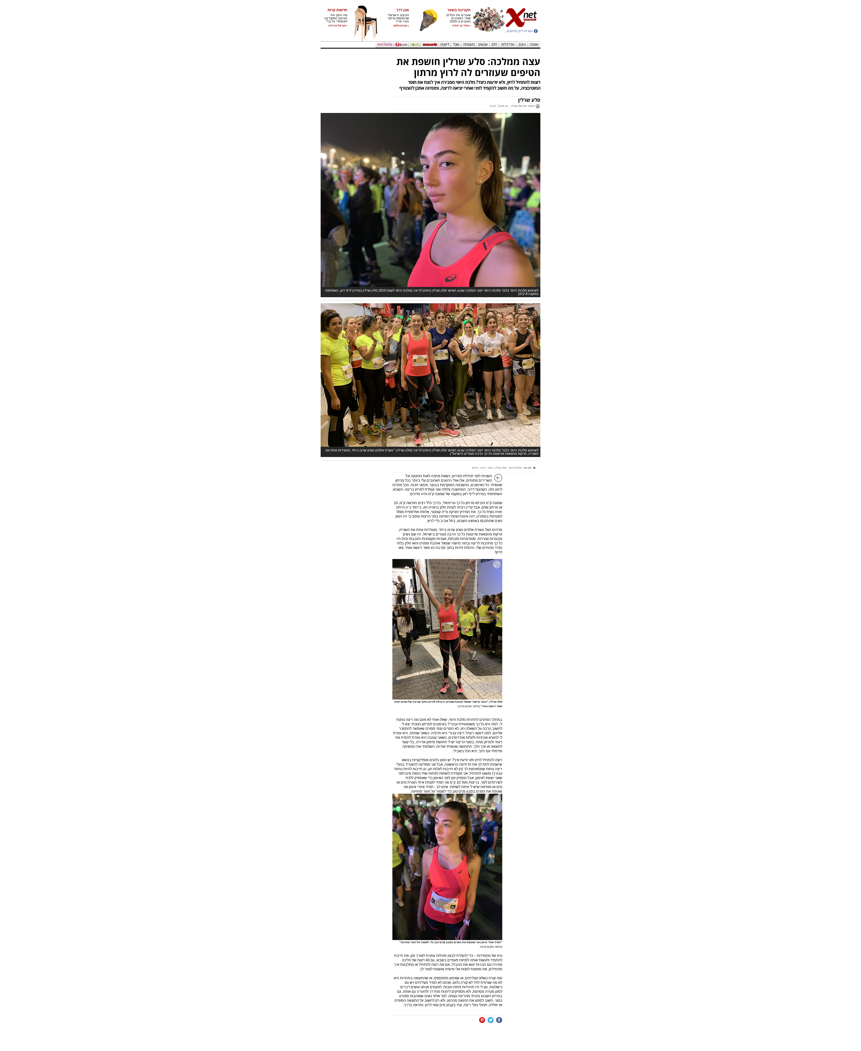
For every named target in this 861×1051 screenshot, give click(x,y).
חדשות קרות (337, 10)
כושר (490, 467)
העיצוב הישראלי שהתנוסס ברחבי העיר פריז (398, 18)
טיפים (475, 467)
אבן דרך (402, 10)
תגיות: (527, 467)
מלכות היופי (515, 467)
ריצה (483, 467)
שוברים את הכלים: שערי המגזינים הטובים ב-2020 (458, 18)
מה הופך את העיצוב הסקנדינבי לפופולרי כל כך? (335, 18)
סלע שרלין (500, 467)
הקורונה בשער (459, 10)
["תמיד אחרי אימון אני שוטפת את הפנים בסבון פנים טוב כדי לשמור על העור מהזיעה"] (447, 867)
